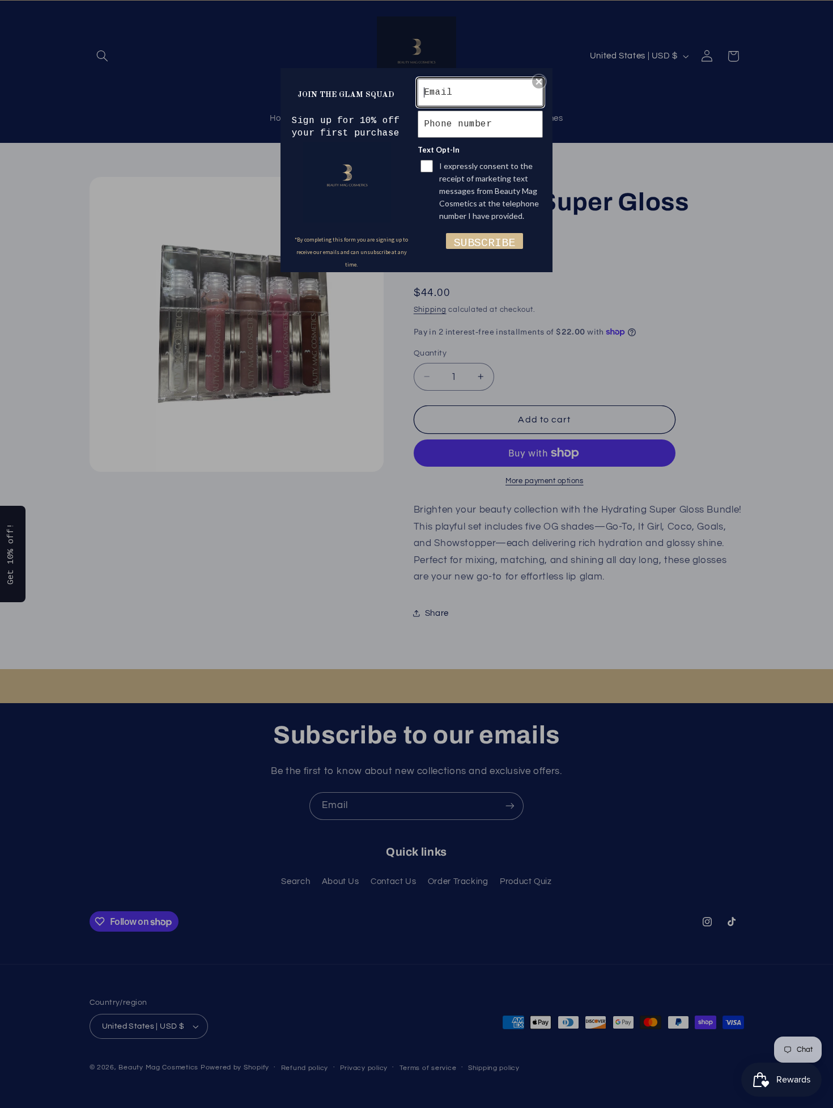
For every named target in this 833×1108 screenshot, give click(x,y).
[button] (539, 81)
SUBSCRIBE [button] (484, 242)
